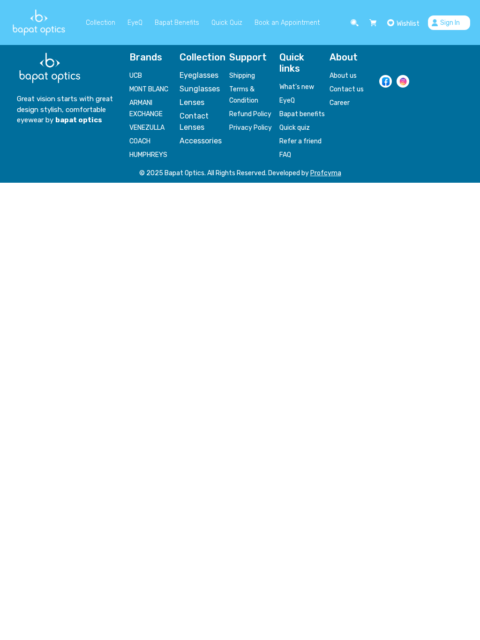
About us (343, 76)
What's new (296, 87)
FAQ (285, 155)
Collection (100, 23)
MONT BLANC (148, 89)
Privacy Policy (250, 128)
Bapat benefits (302, 114)
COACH (139, 141)
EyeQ (135, 23)
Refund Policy (250, 114)
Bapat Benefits (177, 23)
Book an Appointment (287, 23)
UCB (135, 76)
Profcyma (325, 173)
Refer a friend (300, 141)
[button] (356, 22)
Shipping (242, 76)
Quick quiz (294, 128)
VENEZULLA (147, 128)
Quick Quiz (226, 23)
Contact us (347, 89)
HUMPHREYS (148, 155)
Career (340, 103)
